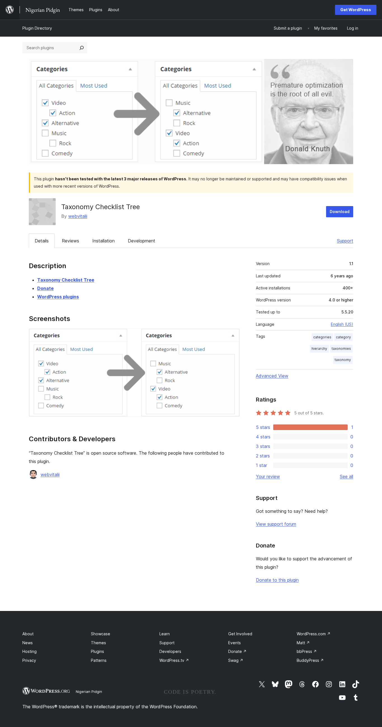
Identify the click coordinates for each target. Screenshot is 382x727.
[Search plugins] (81, 47)
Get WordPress (355, 9)
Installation (103, 241)
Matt (303, 642)
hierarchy (319, 348)
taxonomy (343, 360)
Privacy (29, 660)
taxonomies (341, 348)
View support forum (276, 524)
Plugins (97, 651)
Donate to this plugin (277, 580)
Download (340, 211)
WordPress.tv (174, 660)
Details (42, 241)
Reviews (70, 241)
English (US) (342, 324)
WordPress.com (314, 633)
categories (322, 337)
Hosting (29, 651)
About (28, 633)
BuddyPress (310, 660)
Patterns (99, 660)
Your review (268, 476)
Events (234, 642)
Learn (164, 633)
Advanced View (272, 376)
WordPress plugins (58, 296)
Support (345, 241)
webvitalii (77, 216)
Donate (45, 288)
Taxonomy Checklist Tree (65, 280)
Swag (235, 660)
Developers (170, 651)
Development (141, 241)
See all (346, 476)
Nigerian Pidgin (89, 691)
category (343, 337)
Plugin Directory (37, 28)
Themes (98, 642)
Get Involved (240, 633)
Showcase (100, 633)
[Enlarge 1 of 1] (232, 336)
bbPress (307, 651)
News (27, 642)
